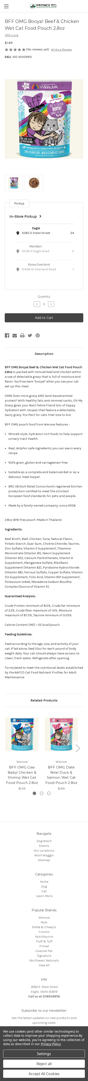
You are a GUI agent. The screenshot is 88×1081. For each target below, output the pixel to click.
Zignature (44, 956)
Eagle (36, 228)
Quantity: (44, 296)
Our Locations (44, 850)
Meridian (35, 246)
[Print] (22, 335)
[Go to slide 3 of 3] (49, 793)
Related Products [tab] (44, 700)
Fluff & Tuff (44, 941)
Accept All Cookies (44, 1073)
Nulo (44, 922)
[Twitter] (30, 335)
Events (44, 846)
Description (44, 354)
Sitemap (44, 860)
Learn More (44, 896)
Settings (44, 1053)
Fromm (44, 932)
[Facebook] (7, 335)
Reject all (44, 1063)
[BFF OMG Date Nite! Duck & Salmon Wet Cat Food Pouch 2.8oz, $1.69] (61, 734)
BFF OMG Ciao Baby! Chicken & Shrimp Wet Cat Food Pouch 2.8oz (22, 775)
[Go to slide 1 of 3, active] (34, 793)
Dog (44, 886)
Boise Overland (39, 264)
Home (44, 882)
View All (44, 965)
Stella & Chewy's (44, 927)
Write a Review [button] (61, 50)
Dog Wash (44, 841)
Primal (44, 946)
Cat (44, 891)
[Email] (14, 335)
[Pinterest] (37, 335)
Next (77, 748)
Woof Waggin (44, 855)
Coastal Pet (44, 951)
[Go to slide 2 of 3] (41, 793)
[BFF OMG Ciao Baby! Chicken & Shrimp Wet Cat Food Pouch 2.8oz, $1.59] (22, 734)
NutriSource (44, 937)
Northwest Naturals (44, 960)
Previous (5, 748)
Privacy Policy (50, 1044)
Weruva (44, 917)
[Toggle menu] (6, 6)
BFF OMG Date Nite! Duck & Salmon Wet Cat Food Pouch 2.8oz (61, 775)
